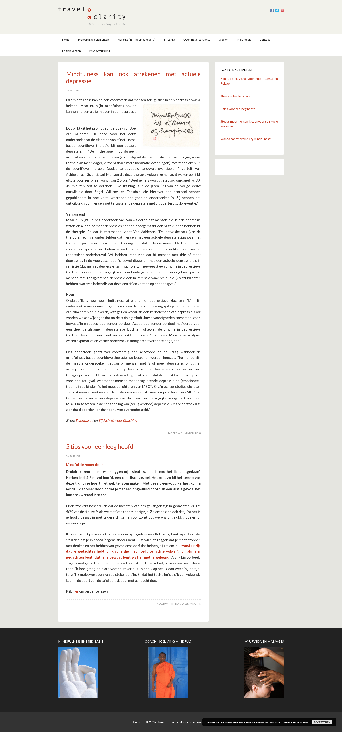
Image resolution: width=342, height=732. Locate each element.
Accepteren (322, 722)
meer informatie (299, 722)
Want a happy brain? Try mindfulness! (245, 139)
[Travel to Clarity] (91, 23)
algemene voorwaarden (194, 721)
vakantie (195, 603)
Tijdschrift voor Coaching (117, 420)
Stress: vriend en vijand (235, 96)
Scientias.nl (84, 420)
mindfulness (193, 433)
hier (75, 591)
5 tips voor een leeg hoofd (99, 446)
